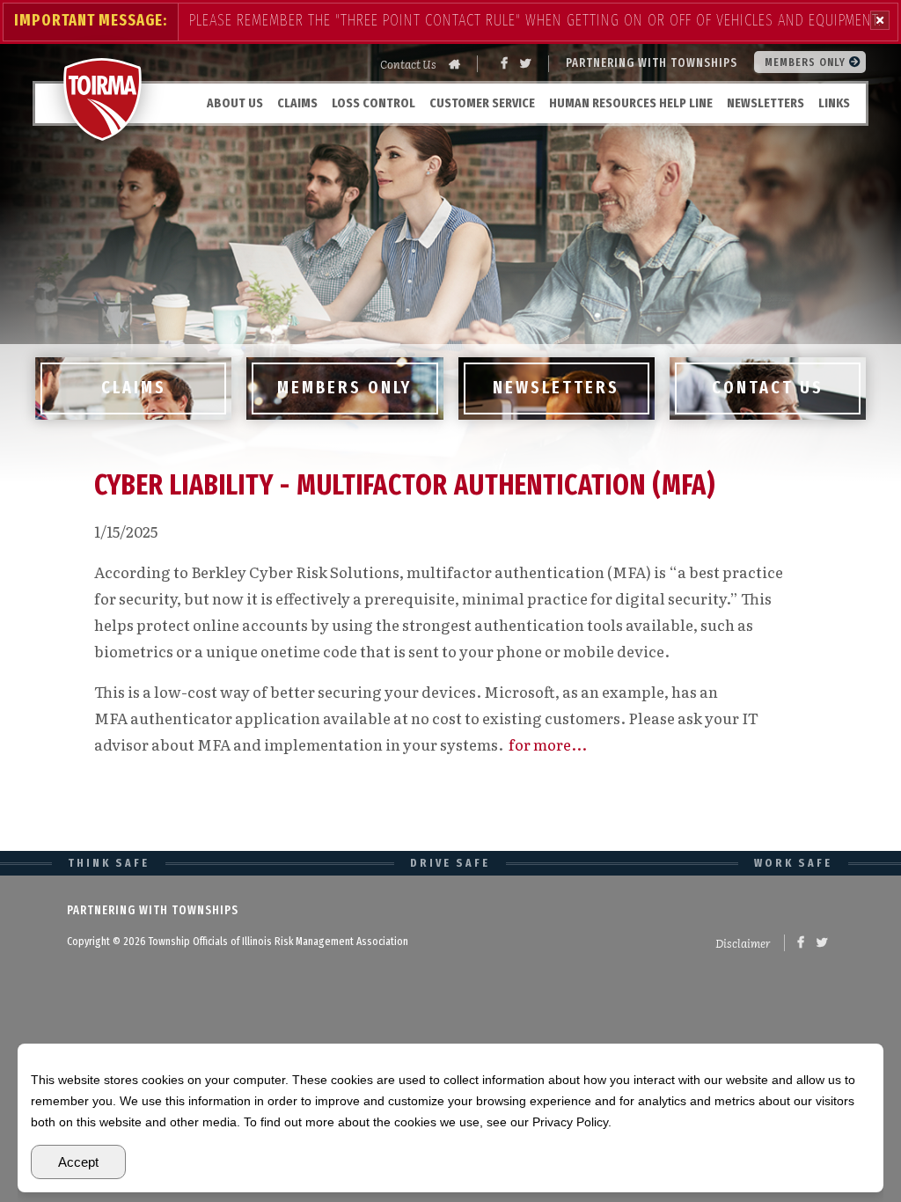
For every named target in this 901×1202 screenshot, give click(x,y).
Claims (297, 103)
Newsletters (765, 103)
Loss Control (373, 103)
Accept (78, 1161)
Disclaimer (743, 942)
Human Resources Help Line (631, 103)
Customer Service (482, 103)
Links (834, 103)
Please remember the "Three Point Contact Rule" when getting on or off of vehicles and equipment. (535, 20)
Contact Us (408, 63)
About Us (235, 103)
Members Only (807, 62)
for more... (548, 744)
